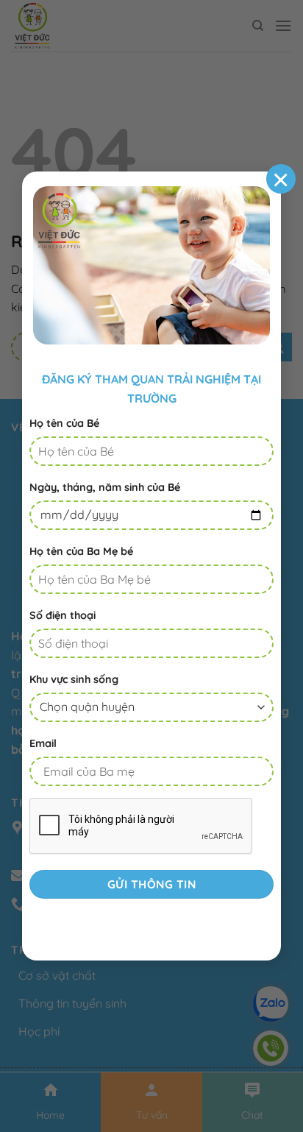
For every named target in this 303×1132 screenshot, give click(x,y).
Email (43, 743)
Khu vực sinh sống (73, 679)
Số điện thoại (62, 615)
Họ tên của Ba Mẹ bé (81, 551)
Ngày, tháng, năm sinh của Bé (104, 487)
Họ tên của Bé (64, 423)
